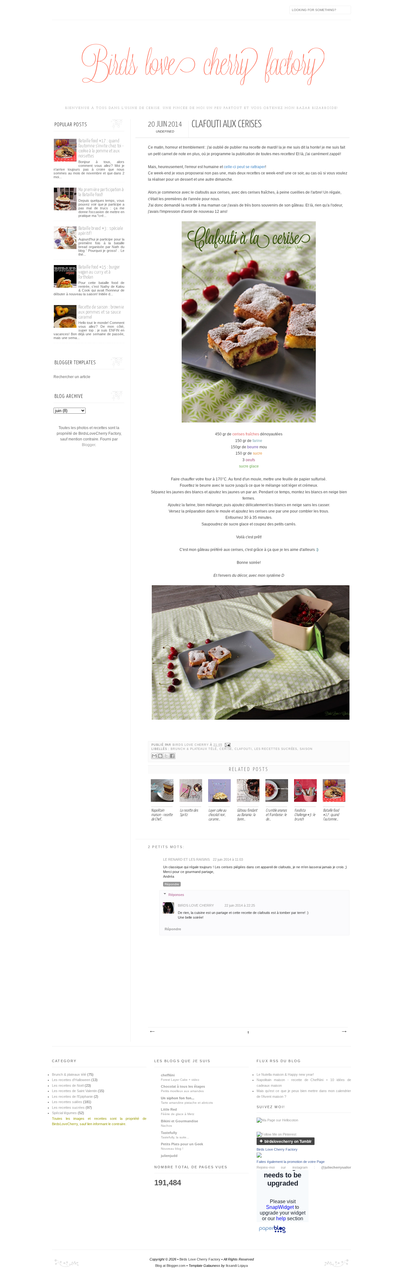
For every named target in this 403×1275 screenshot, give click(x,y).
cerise (225, 749)
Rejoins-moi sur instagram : (304, 1167)
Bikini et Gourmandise (179, 1121)
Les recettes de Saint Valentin (74, 1091)
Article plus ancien (344, 1032)
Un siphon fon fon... (177, 1098)
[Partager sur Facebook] (172, 756)
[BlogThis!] (160, 756)
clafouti (243, 749)
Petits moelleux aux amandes (182, 1091)
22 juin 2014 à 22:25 (239, 905)
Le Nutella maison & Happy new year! (285, 1074)
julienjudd (169, 1156)
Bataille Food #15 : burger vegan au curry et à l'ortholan (99, 272)
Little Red (169, 1109)
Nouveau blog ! (172, 1148)
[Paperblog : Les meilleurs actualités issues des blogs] (272, 1233)
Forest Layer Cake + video (180, 1079)
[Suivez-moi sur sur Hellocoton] (277, 1120)
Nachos (166, 1125)
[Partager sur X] (166, 756)
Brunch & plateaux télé (194, 749)
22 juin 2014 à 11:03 (228, 859)
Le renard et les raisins (186, 859)
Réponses (176, 894)
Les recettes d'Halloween (71, 1080)
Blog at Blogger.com (170, 1265)
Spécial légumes (64, 1113)
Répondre (172, 884)
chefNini (168, 1075)
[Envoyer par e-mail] (154, 756)
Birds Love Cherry (191, 744)
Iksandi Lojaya (237, 1265)
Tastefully (169, 1133)
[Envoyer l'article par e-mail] (227, 744)
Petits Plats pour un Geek (182, 1144)
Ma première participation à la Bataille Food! (101, 192)
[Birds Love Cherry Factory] (259, 1156)
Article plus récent (152, 1032)
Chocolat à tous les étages (183, 1086)
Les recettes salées (67, 1102)
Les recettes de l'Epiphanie (72, 1096)
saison (306, 749)
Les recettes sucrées (276, 749)
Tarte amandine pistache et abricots (187, 1102)
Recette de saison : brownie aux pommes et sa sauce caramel (101, 312)
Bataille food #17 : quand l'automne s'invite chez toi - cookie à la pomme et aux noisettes (101, 148)
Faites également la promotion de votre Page (291, 1162)
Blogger (88, 445)
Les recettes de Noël (68, 1085)
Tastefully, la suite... (175, 1137)
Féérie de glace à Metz (177, 1114)
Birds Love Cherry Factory (277, 1149)
